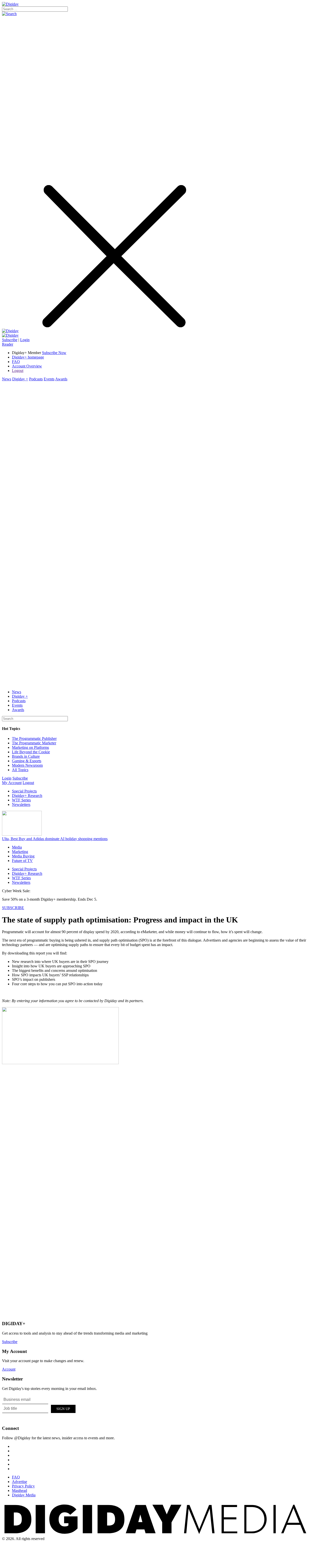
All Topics (20, 770)
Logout (17, 370)
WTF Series (21, 800)
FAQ (16, 362)
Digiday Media (24, 1495)
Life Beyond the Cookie (31, 752)
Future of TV (22, 860)
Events (49, 379)
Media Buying (23, 856)
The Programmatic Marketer (34, 743)
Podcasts (36, 379)
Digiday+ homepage (28, 357)
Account (8, 1369)
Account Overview (27, 366)
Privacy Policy (23, 1486)
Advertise (19, 1481)
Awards (61, 379)
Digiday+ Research (27, 795)
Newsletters (21, 804)
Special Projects (24, 791)
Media (17, 847)
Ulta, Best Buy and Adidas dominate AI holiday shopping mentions (55, 839)
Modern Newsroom (27, 765)
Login (25, 340)
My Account (12, 783)
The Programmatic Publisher (34, 738)
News (6, 379)
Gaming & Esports (26, 761)
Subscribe (9, 340)
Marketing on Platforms (30, 747)
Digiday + (20, 379)
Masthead (19, 1490)
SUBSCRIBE (13, 908)
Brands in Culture (26, 756)
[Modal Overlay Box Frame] (39, 1408)
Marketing (20, 852)
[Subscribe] (10, 335)
